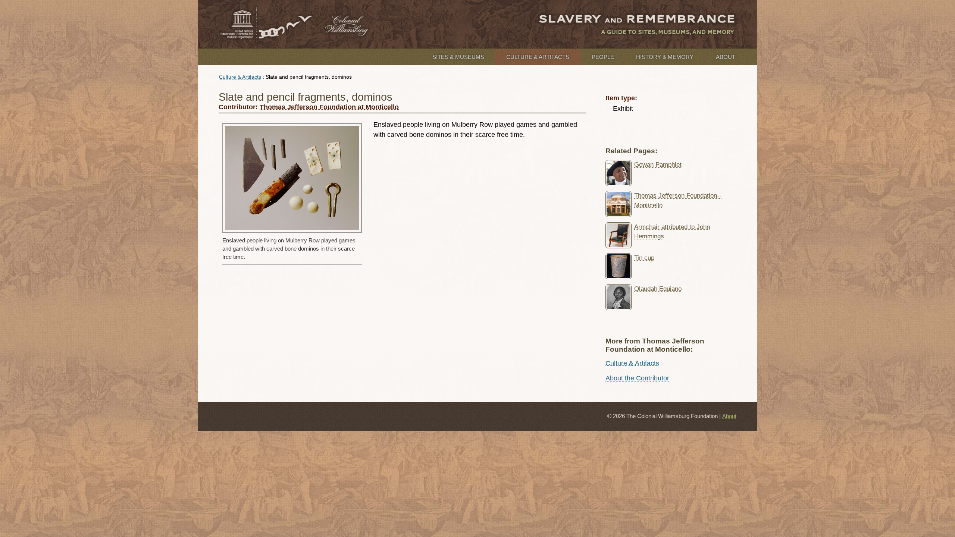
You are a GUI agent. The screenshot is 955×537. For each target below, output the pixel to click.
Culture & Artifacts (537, 57)
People (603, 57)
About (725, 57)
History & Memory (664, 57)
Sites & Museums (458, 57)
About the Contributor (637, 378)
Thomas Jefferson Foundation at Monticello (329, 107)
